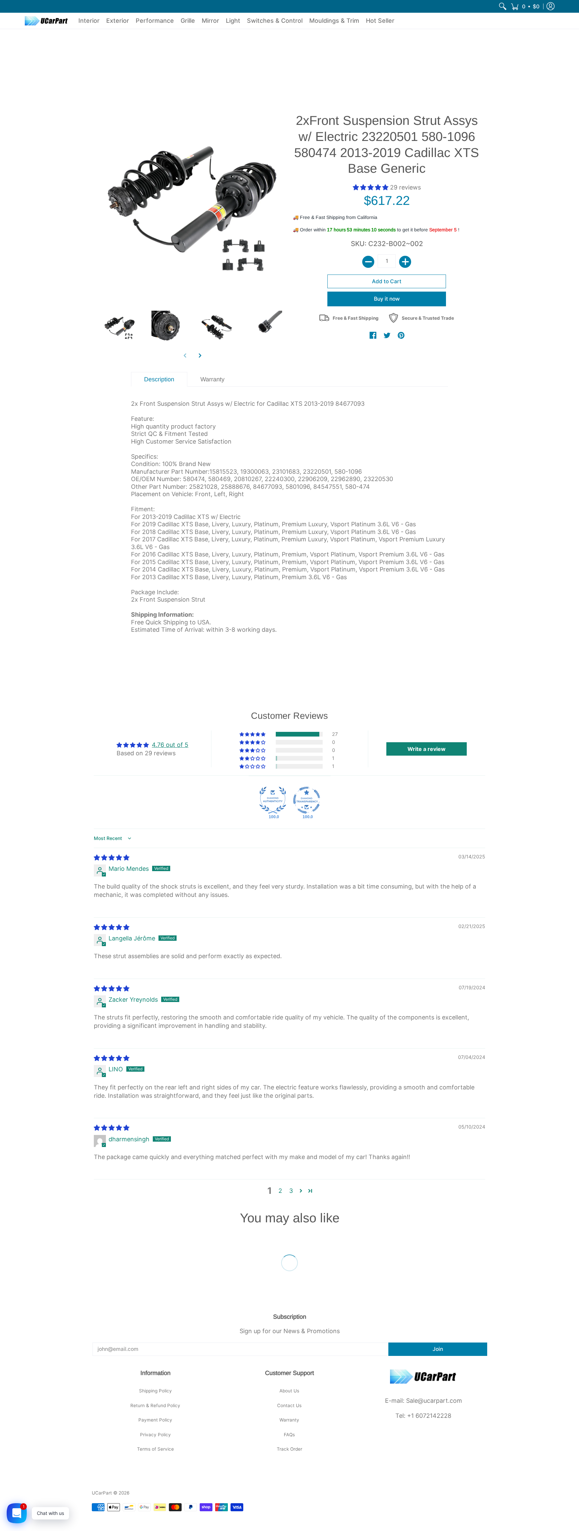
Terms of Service (155, 1449)
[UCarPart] (46, 21)
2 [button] (280, 1190)
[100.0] (272, 800)
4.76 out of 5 (170, 744)
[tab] (159, 379)
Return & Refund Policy (155, 1405)
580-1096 (348, 471)
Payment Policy (155, 1420)
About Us (289, 1390)
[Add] (405, 262)
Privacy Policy (155, 1434)
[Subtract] (368, 262)
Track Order (289, 1449)
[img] (111, 857)
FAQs (289, 1434)
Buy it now (387, 299)
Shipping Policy (155, 1390)
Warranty (289, 1420)
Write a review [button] (426, 749)
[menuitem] (503, 6)
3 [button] (291, 1190)
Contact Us (289, 1405)
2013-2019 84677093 (334, 403)
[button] (525, 6)
